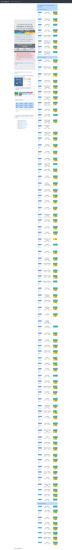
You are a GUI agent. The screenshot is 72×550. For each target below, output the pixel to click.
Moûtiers (16, 73)
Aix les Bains (25, 124)
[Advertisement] (24, 12)
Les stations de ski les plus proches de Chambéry (46, 6)
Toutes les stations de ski (16, 1)
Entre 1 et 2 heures (42, 57)
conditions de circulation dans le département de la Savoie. (24, 58)
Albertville (24, 121)
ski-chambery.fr (5, 1)
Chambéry (24, 123)
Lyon (24, 128)
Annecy (23, 125)
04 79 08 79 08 (27, 63)
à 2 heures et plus (42, 503)
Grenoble (25, 127)
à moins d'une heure (42, 9)
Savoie (25, 72)
